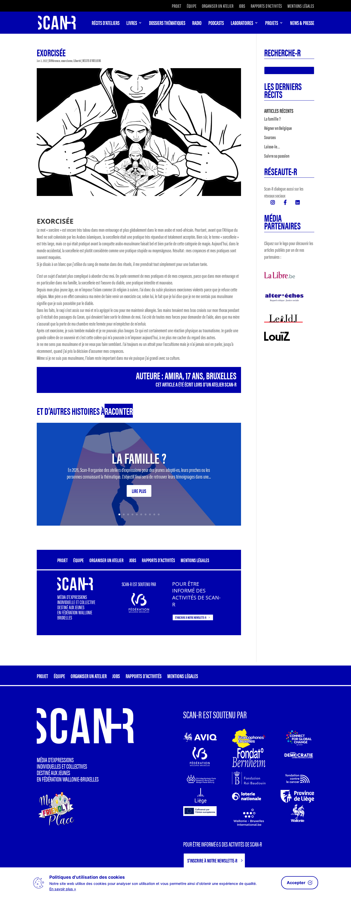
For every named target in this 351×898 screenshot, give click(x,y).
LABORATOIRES (242, 23)
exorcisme (66, 60)
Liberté (77, 60)
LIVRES (131, 23)
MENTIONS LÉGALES (301, 6)
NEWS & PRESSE (302, 23)
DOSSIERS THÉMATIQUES (167, 23)
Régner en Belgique (278, 127)
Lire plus (139, 491)
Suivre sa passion (276, 155)
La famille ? (139, 457)
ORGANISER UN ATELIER (218, 6)
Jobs (242, 6)
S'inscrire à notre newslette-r (190, 617)
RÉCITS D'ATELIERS (91, 60)
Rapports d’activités (266, 6)
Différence (54, 60)
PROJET (176, 6)
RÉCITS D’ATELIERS (105, 23)
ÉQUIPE (192, 6)
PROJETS (271, 23)
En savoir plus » (62, 889)
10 (159, 514)
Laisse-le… (272, 146)
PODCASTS (216, 23)
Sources (270, 137)
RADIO (196, 23)
